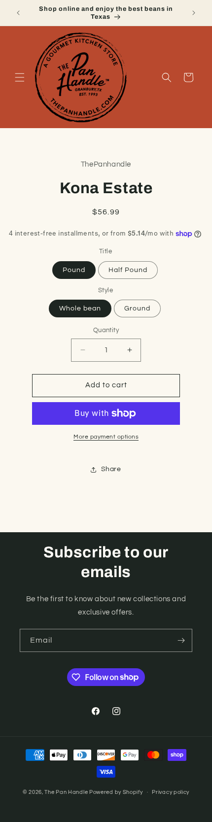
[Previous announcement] (18, 13)
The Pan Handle (66, 791)
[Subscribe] (181, 640)
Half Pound (127, 270)
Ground (137, 308)
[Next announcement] (194, 13)
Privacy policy (170, 792)
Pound (74, 270)
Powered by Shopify (116, 791)
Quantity (106, 330)
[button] (20, 77)
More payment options (106, 437)
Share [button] (111, 469)
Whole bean (80, 308)
